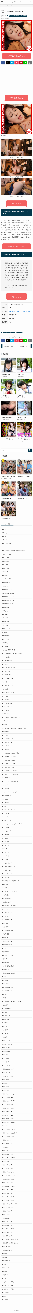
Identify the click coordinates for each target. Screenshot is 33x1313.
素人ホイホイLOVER (9, 1101)
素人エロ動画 (24, 15)
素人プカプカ (7, 1083)
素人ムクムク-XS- (8, 1168)
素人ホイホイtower (8, 1118)
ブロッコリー (7, 838)
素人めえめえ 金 (7, 1236)
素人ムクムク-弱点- (8, 1207)
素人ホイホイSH (7, 1111)
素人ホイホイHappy (8, 1094)
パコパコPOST (7, 820)
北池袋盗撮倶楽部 (8, 930)
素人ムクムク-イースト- (9, 1172)
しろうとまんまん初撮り (9, 760)
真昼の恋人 (6, 1033)
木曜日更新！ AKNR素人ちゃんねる (13, 1001)
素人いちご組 (7, 1040)
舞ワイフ (5, 1253)
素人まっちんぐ (7, 1143)
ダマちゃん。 (7, 802)
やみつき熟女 (7, 877)
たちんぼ (5, 799)
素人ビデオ (6, 1079)
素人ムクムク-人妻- (8, 1189)
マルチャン (6, 859)
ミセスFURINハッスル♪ (9, 866)
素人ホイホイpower (8, 1108)
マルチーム (6, 849)
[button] (3, 62)
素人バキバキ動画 (8, 1076)
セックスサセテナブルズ (9, 792)
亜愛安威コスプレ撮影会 (9, 905)
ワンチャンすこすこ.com (10, 891)
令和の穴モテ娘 (7, 920)
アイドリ (5, 643)
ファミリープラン (8, 831)
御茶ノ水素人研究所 (8, 966)
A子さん (5, 529)
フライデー (6, 834)
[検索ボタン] (31, 2)
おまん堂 (5, 689)
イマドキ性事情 (7, 660)
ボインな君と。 (7, 841)
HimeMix (5, 575)
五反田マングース (8, 902)
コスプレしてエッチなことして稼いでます (14, 728)
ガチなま (5, 696)
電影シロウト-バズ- (8, 1278)
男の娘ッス (6, 1026)
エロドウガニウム (16, 2)
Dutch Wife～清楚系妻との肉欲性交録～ (14, 550)
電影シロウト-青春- (8, 1285)
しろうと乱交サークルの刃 (10, 774)
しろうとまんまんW (8, 749)
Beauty (5, 533)
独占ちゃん (6, 1019)
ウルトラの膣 (7, 671)
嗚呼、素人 (6, 937)
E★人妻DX (6, 557)
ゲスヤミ (5, 721)
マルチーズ (6, 845)
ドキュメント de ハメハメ (10, 810)
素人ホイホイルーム (8, 1140)
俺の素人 (5, 923)
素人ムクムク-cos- (8, 1154)
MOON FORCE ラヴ (8, 604)
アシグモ (5, 646)
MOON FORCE (7, 589)
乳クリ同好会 (7, 898)
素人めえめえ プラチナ (9, 1228)
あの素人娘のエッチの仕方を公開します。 (14, 653)
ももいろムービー (8, 873)
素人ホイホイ (7, 1090)
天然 (4, 948)
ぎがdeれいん (7, 699)
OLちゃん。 (6, 611)
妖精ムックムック (8, 955)
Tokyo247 (6, 632)
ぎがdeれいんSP (7, 710)
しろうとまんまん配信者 (9, 770)
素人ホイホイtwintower (9, 1122)
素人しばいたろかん (8, 1069)
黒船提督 (5, 1299)
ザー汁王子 (6, 731)
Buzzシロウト (7, 543)
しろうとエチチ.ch (8, 738)
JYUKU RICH (7, 579)
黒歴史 (5, 1296)
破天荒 (5, 1037)
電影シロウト (7, 1275)
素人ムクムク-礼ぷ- (8, 1214)
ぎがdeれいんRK (7, 706)
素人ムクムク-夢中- (8, 1200)
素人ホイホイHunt (8, 1097)
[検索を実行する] (30, 450)
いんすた (5, 664)
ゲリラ (5, 724)
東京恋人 (5, 1005)
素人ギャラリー (7, 1054)
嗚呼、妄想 (6, 934)
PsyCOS (5, 618)
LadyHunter (6, 586)
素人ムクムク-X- (7, 1165)
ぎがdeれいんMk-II (8, 703)
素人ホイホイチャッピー (9, 1129)
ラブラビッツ (7, 888)
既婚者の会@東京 (8, 987)
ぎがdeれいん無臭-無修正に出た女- (12, 717)
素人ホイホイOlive (8, 1104)
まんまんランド (7, 863)
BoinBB (5, 540)
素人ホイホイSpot (8, 1115)
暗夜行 (5, 994)
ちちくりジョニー (8, 806)
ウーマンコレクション (9, 667)
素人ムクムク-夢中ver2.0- (10, 1204)
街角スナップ (7, 1260)
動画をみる (16, 203)
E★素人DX (6, 561)
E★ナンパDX (7, 554)
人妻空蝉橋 (6, 916)
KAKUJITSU (6, 582)
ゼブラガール (7, 795)
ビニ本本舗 (6, 827)
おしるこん (6, 682)
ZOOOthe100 (6, 639)
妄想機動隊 (6, 951)
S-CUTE (5, 625)
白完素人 (5, 1030)
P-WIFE (5, 614)
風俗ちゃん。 (7, 1292)
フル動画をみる (16, 98)
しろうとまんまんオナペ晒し (11, 753)
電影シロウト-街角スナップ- (10, 1282)
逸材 (4, 1264)
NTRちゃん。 (7, 607)
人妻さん (5, 909)
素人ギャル (6, 1058)
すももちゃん (7, 788)
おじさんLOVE (7, 675)
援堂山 (5, 976)
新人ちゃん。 (7, 983)
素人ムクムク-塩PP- (8, 1197)
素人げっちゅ (7, 1062)
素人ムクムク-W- (7, 1161)
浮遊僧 (5, 1012)
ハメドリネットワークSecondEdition (13, 824)
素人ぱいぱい (7, 1072)
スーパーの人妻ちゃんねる (10, 781)
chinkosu (5, 547)
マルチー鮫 (6, 856)
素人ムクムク (7, 1150)
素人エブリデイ (7, 1047)
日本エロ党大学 (7, 991)
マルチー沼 (6, 852)
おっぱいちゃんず (8, 685)
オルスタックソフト (8, 692)
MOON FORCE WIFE (9, 600)
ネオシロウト (7, 817)
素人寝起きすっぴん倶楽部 (10, 1239)
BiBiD (4, 536)
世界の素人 (6, 895)
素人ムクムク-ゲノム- (9, 1179)
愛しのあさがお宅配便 (9, 973)
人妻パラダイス (7, 912)
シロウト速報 (7, 777)
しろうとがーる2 (7, 742)
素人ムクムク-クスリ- (9, 1175)
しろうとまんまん (8, 746)
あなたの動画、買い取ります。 (11, 650)
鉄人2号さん (6, 1268)
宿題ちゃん (6, 962)
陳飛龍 (5, 1271)
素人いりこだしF (7, 1044)
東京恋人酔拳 (7, 1008)
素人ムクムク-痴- (7, 1211)
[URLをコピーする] (30, 62)
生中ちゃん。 (7, 1022)
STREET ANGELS (8, 628)
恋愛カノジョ (7, 969)
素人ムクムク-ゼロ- (8, 1182)
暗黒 (4, 998)
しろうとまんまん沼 (8, 767)
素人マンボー (7, 1147)
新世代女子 (6, 980)
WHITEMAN (6, 635)
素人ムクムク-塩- (7, 1193)
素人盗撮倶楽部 (7, 1250)
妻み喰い (5, 959)
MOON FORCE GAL (8, 596)
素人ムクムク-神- (7, 1218)
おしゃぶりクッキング (14, 15)
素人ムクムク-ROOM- (9, 1157)
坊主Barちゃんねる (8, 941)
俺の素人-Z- (6, 927)
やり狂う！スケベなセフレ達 (11, 881)
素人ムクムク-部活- (8, 1225)
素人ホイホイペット (8, 1136)
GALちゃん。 (7, 568)
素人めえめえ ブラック (9, 1232)
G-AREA (5, 564)
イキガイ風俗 (7, 657)
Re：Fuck (6, 621)
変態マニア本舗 (7, 944)
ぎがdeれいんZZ (7, 714)
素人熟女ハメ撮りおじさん (10, 1243)
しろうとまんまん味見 (9, 763)
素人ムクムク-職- (7, 1221)
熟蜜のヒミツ (7, 1015)
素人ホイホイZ (7, 1126)
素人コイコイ (7, 1065)
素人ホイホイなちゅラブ (9, 1133)
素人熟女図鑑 (7, 1246)
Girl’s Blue (6, 572)
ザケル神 (5, 735)
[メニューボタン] (2, 2)
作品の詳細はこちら (16, 56)
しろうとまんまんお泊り (9, 756)
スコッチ (5, 785)
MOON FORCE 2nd (8, 593)
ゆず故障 (5, 884)
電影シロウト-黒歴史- (9, 1289)
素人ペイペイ (7, 1086)
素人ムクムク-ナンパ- (9, 1186)
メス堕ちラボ (7, 870)
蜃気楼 (5, 1257)
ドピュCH (6, 813)
